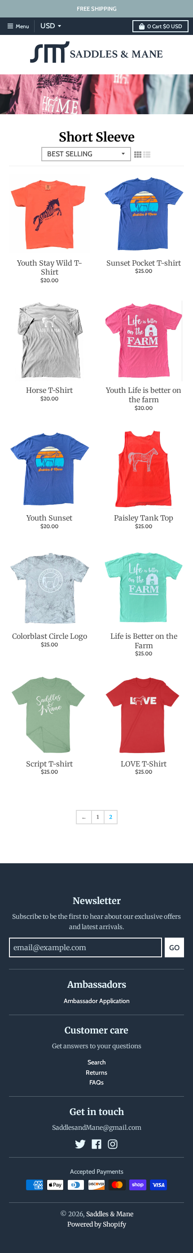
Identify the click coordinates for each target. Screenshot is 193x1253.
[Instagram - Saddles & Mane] (112, 1144)
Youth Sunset (49, 517)
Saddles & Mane (109, 1214)
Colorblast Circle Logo (49, 636)
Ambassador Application (97, 1001)
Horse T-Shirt (49, 390)
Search (97, 1062)
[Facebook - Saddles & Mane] (96, 1144)
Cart (164, 26)
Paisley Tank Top (143, 517)
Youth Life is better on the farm (143, 395)
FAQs (96, 1082)
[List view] (146, 154)
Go (174, 947)
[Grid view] (137, 154)
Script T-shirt (49, 763)
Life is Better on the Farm (143, 641)
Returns (96, 1072)
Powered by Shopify (96, 1224)
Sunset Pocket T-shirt (143, 262)
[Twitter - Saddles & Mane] (80, 1144)
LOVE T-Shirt (144, 763)
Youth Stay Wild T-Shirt (49, 267)
